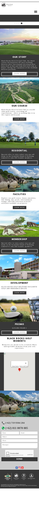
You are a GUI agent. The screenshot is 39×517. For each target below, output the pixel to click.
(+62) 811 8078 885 (16, 428)
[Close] (25, 363)
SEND (19, 459)
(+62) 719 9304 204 (15, 423)
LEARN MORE (19, 73)
